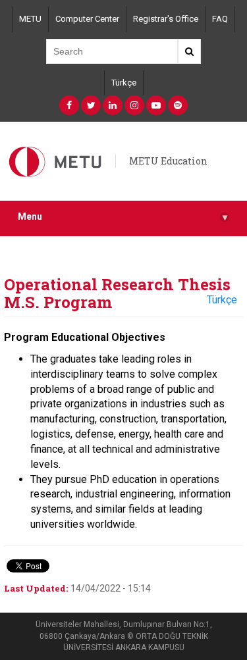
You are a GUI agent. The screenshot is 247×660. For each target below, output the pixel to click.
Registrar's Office (165, 19)
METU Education (168, 161)
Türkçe (123, 83)
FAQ (220, 19)
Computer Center (87, 19)
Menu (122, 216)
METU (30, 19)
